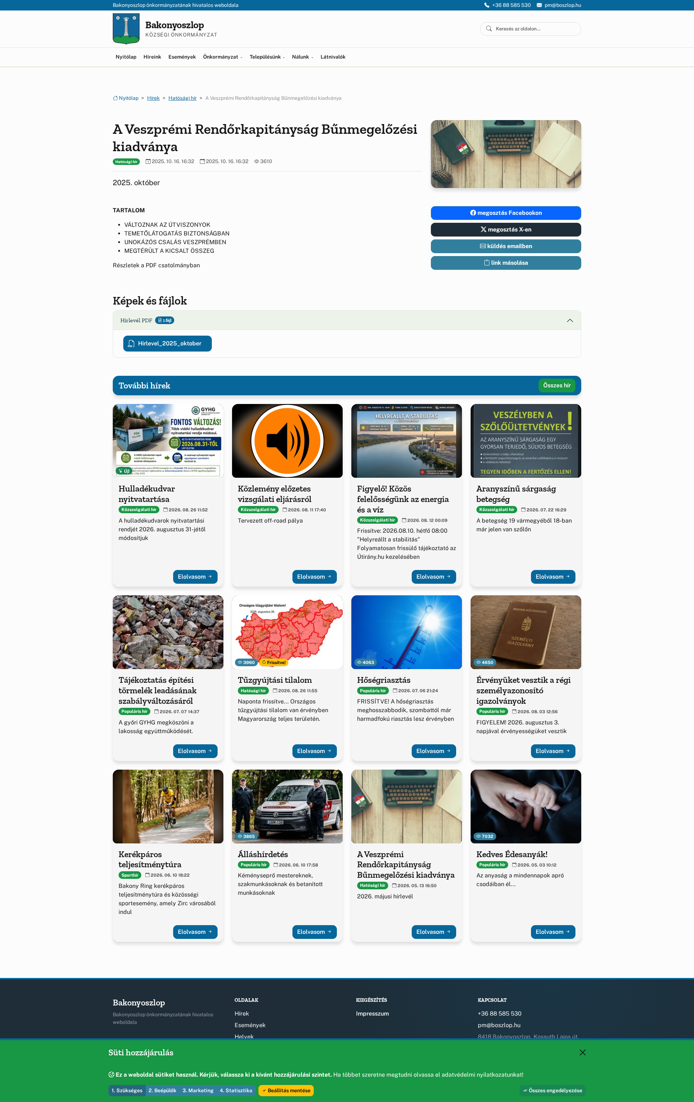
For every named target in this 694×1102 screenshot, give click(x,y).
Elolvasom (192, 576)
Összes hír (557, 385)
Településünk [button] (266, 57)
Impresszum (372, 1013)
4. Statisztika (236, 1090)
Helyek (244, 1036)
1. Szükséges (127, 1090)
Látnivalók (333, 57)
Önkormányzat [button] (221, 57)
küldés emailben (509, 246)
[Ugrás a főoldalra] (126, 28)
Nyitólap (126, 57)
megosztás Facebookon (509, 212)
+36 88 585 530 (511, 5)
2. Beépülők (162, 1090)
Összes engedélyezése (555, 1090)
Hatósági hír (182, 98)
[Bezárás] (582, 1052)
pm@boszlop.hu (563, 5)
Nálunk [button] (301, 57)
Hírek (153, 98)
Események (182, 57)
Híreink (152, 57)
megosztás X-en (509, 229)
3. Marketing (198, 1090)
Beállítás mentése (288, 1090)
